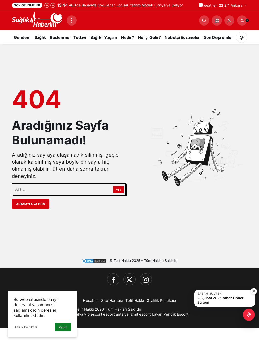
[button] (217, 20)
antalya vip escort (86, 314)
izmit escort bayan (146, 314)
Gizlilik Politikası (25, 327)
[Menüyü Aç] (72, 20)
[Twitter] (129, 279)
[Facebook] (113, 279)
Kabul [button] (63, 327)
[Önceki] (47, 5)
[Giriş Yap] (229, 20)
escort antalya (115, 314)
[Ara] (204, 20)
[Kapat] (254, 291)
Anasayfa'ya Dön (30, 204)
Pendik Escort (175, 314)
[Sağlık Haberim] (37, 19)
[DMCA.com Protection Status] (94, 260)
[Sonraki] (53, 5)
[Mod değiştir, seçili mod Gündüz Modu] (241, 37)
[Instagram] (146, 279)
